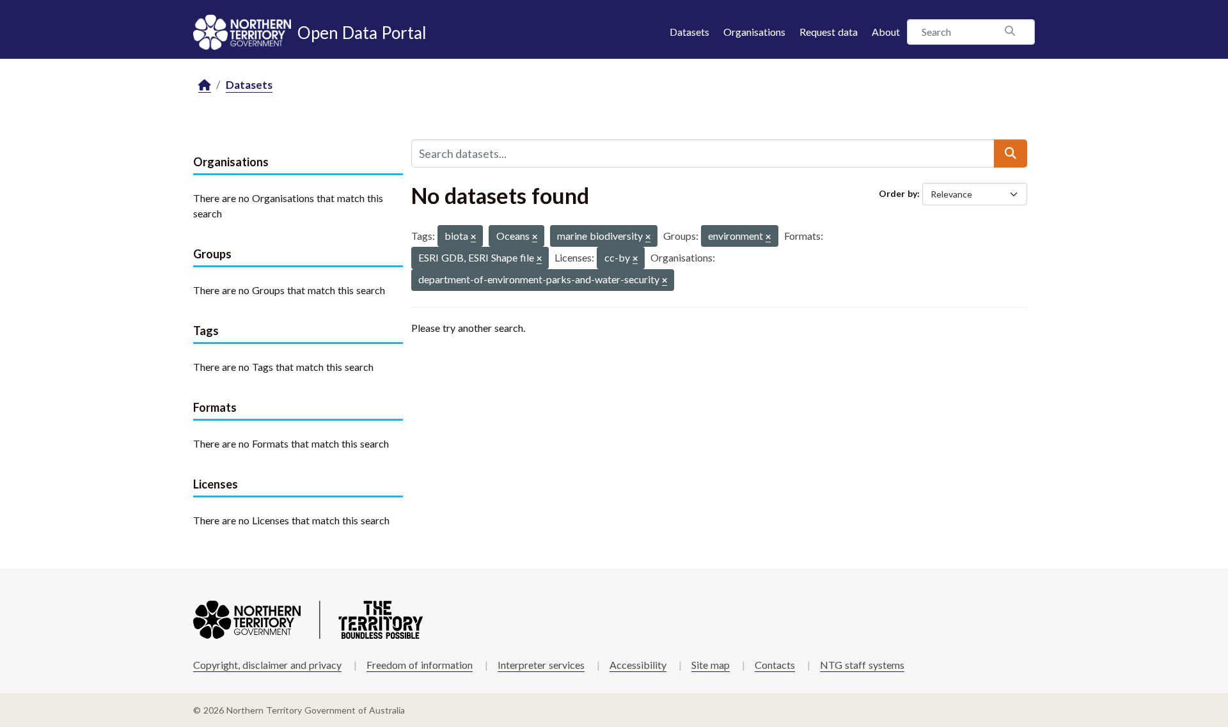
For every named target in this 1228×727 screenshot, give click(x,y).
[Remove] (473, 237)
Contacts (775, 665)
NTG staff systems (862, 665)
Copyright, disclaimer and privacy (267, 665)
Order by (898, 193)
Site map (710, 665)
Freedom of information (419, 665)
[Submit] (1010, 153)
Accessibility (638, 665)
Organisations (754, 32)
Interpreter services (541, 665)
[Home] (204, 85)
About (886, 32)
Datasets (689, 32)
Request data (828, 32)
